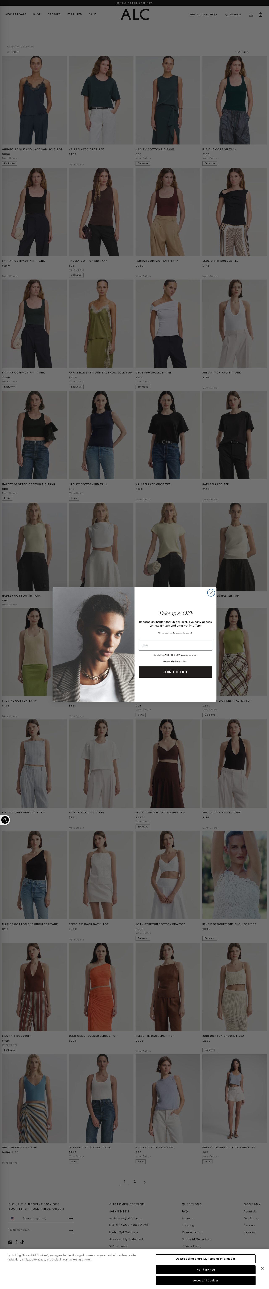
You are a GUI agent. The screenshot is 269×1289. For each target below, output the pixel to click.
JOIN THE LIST (176, 672)
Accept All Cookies (206, 1280)
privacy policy (179, 661)
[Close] (262, 1268)
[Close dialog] (211, 592)
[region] (134, 1269)
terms (166, 661)
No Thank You (206, 1269)
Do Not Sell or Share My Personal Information (206, 1258)
